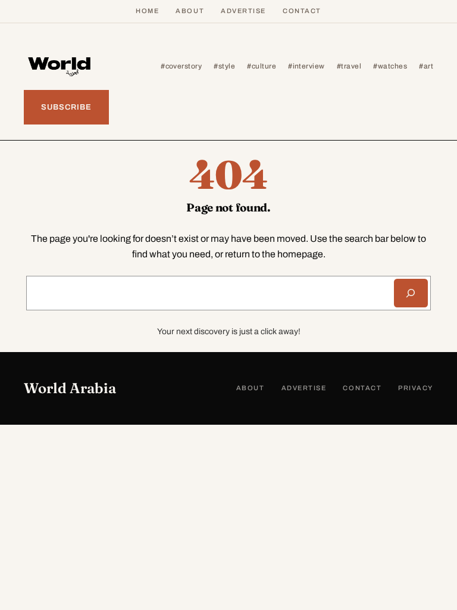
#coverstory (181, 66)
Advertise (243, 10)
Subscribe (66, 107)
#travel (349, 66)
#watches (390, 66)
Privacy (415, 387)
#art (426, 66)
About (190, 10)
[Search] (411, 293)
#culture (261, 66)
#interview (306, 66)
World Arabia (70, 388)
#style (224, 66)
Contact (302, 10)
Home (147, 10)
